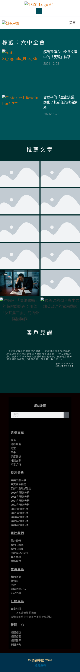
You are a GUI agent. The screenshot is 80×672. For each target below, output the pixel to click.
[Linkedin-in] (46, 424)
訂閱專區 (17, 601)
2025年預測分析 (20, 496)
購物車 (14, 581)
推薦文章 (40, 150)
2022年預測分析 (20, 509)
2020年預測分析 (20, 517)
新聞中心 (17, 625)
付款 (13, 585)
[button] (39, 11)
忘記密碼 (16, 593)
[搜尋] (66, 415)
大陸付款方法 (18, 589)
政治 (13, 440)
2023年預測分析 (20, 505)
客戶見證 (40, 333)
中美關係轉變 (18, 484)
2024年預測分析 (20, 501)
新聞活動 (16, 645)
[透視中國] (11, 22)
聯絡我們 (16, 561)
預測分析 (17, 472)
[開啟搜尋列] (52, 22)
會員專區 (17, 569)
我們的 (14, 549)
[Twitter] (33, 424)
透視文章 (17, 432)
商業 (13, 448)
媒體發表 (16, 636)
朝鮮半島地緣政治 (21, 488)
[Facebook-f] (40, 424)
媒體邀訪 (16, 632)
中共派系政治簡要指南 (23, 613)
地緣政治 (16, 444)
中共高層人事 (18, 480)
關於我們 (17, 533)
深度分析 (16, 456)
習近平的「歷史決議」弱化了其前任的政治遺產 (60, 102)
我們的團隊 (17, 545)
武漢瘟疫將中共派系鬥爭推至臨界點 (31, 617)
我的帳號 (16, 577)
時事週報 (16, 465)
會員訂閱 (16, 609)
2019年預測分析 (20, 521)
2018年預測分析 (20, 525)
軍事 (13, 452)
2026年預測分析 (20, 492)
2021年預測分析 (20, 513)
